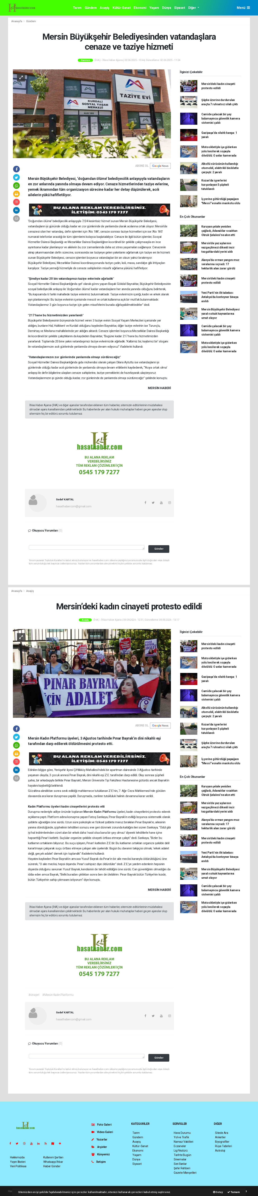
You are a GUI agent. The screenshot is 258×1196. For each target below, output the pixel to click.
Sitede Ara (221, 1132)
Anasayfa (17, 21)
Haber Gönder (51, 1166)
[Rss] (47, 1143)
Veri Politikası (18, 1166)
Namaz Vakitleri (183, 1141)
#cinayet (33, 994)
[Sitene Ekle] (61, 1143)
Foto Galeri (104, 1124)
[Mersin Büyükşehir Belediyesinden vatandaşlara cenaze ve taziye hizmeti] (92, 113)
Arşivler (102, 1147)
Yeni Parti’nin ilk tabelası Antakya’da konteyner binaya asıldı (219, 297)
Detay (219, 1192)
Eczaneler (180, 1146)
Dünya (166, 8)
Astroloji (220, 1150)
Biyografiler (222, 1141)
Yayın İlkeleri (17, 1161)
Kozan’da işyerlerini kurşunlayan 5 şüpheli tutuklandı (215, 185)
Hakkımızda (17, 1157)
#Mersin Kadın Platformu (58, 994)
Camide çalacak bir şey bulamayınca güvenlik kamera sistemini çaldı (220, 118)
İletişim (101, 1161)
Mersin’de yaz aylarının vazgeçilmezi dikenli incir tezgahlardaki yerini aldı (218, 247)
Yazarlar (101, 1139)
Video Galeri (104, 1132)
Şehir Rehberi (182, 1168)
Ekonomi (140, 8)
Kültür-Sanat (121, 8)
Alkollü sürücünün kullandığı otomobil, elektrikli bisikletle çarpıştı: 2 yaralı (220, 168)
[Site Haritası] (54, 1143)
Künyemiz (103, 1154)
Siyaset (179, 8)
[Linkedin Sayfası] (40, 1143)
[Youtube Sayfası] (33, 1143)
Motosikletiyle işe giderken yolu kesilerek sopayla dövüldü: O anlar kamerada (219, 151)
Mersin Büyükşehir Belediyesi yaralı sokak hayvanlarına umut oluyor (220, 313)
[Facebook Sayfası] (11, 1143)
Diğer (192, 8)
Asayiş (104, 8)
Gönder (158, 548)
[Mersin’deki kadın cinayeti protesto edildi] (92, 673)
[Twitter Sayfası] (19, 1143)
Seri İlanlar (180, 1163)
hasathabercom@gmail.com (74, 506)
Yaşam (154, 8)
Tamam (235, 1192)
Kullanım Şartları (53, 1157)
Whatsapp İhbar (53, 1161)
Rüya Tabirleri (223, 1146)
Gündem (91, 8)
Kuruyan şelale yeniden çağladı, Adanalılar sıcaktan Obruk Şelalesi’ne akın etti (219, 231)
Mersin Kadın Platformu (100, 812)
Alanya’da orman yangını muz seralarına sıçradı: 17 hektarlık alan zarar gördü (220, 264)
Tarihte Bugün (182, 1155)
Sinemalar (180, 1159)
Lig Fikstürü (181, 1150)
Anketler (220, 1137)
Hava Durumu (182, 1132)
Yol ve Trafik (181, 1137)
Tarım (77, 8)
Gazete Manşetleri (185, 1172)
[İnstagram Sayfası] (26, 1143)
